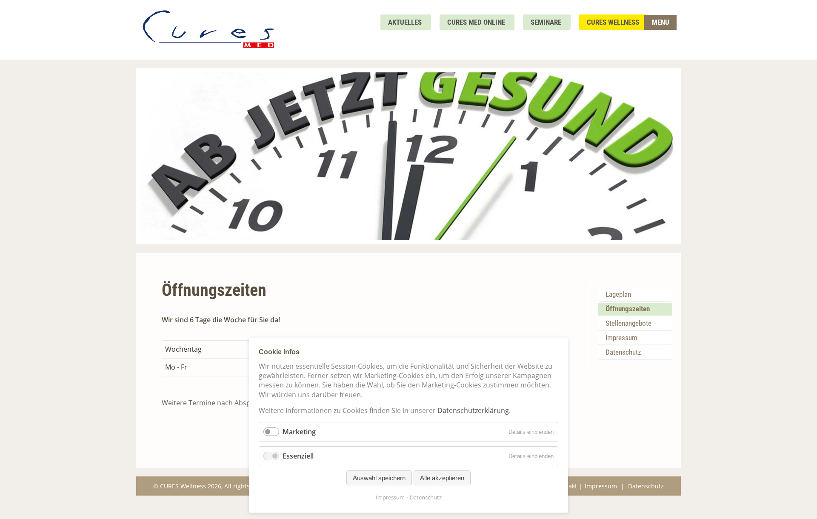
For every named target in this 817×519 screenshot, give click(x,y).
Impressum (621, 337)
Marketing (299, 431)
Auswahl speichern (379, 478)
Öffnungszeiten (628, 308)
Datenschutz (623, 352)
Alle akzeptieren (442, 478)
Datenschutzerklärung (473, 410)
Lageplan (618, 294)
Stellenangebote (628, 323)
